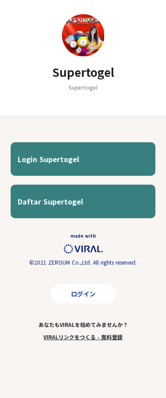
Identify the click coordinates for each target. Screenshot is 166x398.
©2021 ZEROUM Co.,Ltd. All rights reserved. (83, 262)
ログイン (83, 293)
